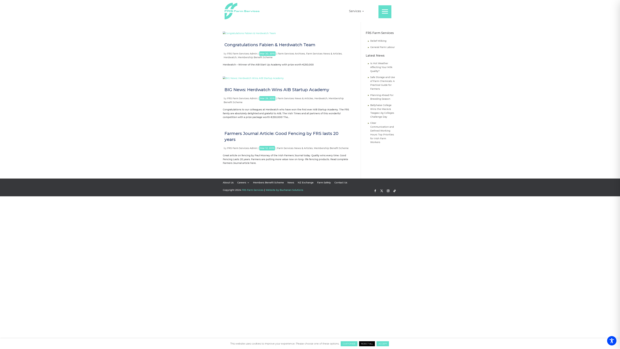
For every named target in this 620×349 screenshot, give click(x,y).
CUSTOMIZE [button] (349, 343)
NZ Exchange (306, 182)
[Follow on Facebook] (375, 190)
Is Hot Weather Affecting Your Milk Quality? (381, 67)
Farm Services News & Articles (324, 53)
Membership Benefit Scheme (255, 57)
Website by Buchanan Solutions (284, 190)
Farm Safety (324, 182)
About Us (228, 182)
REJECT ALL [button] (367, 343)
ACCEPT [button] (382, 343)
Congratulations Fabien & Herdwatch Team (269, 44)
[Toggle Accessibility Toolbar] (612, 341)
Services (355, 11)
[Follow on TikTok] (394, 190)
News (290, 182)
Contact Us (340, 182)
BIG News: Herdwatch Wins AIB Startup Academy (276, 89)
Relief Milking (378, 40)
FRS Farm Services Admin (242, 53)
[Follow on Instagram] (388, 190)
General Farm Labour (382, 47)
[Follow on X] (381, 190)
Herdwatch (230, 57)
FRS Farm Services (253, 190)
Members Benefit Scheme (268, 182)
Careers (241, 182)
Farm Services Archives (291, 53)
